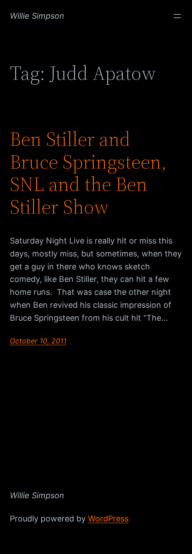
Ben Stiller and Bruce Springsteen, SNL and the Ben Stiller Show (88, 173)
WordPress (108, 518)
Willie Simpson (37, 16)
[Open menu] (177, 16)
